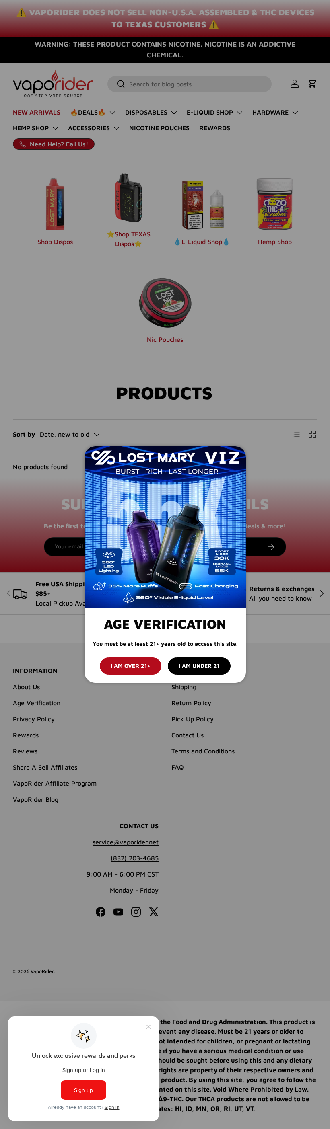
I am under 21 (199, 665)
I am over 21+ (131, 665)
